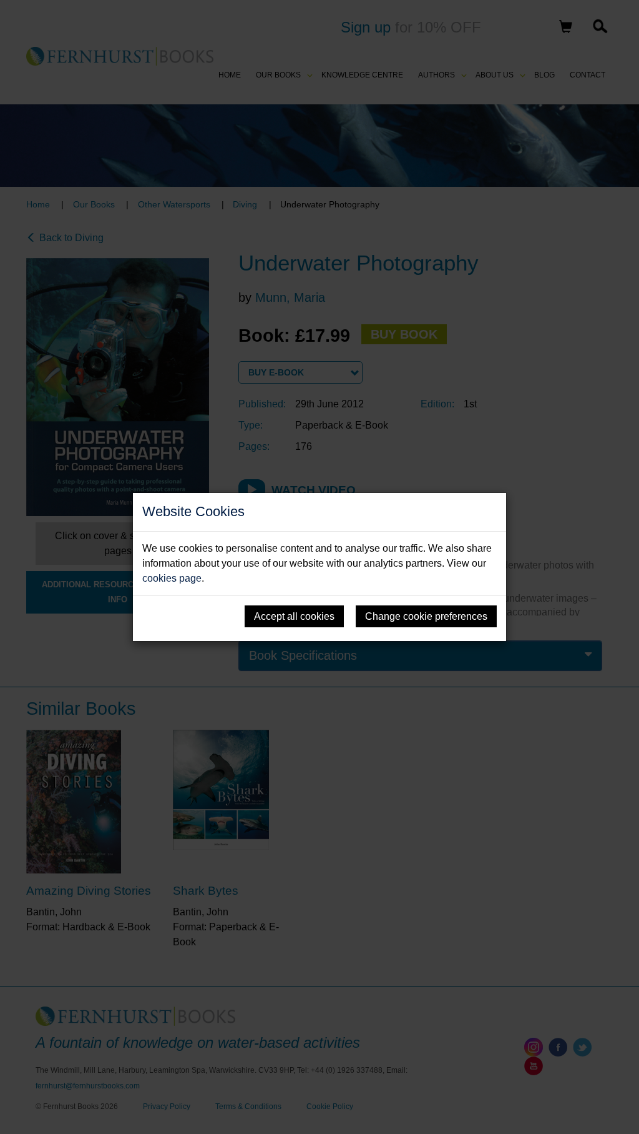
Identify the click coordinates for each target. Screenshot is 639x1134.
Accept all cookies (294, 616)
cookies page (172, 578)
